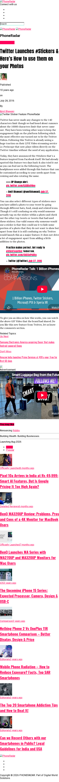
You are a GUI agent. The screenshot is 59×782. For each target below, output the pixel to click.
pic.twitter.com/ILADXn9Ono (20, 185)
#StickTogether (14, 251)
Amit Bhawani (7, 111)
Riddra (16, 430)
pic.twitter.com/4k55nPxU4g (21, 255)
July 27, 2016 (35, 261)
